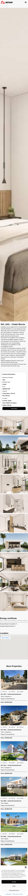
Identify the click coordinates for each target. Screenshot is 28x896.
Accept (14, 882)
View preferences (14, 890)
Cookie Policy (9, 894)
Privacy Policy (15, 894)
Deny (14, 886)
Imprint (21, 894)
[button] (25, 867)
